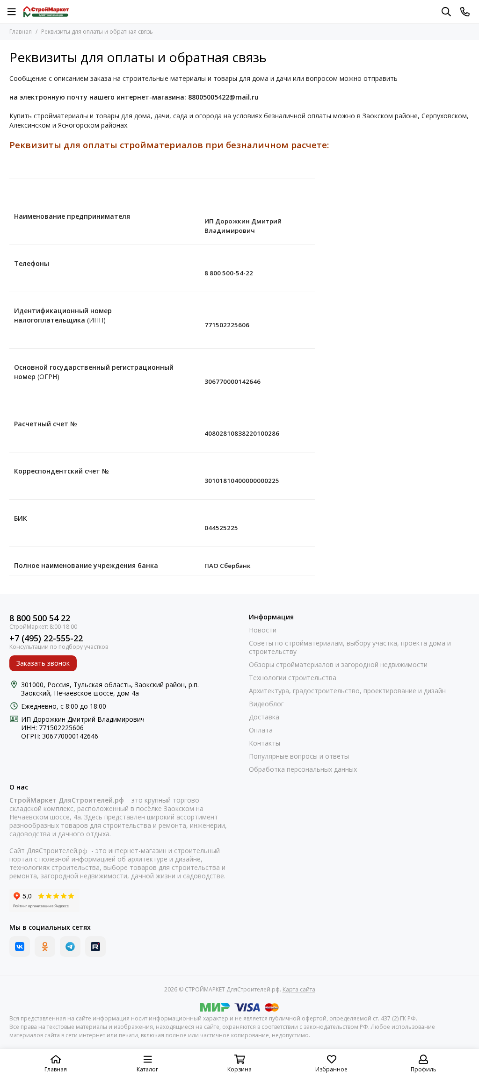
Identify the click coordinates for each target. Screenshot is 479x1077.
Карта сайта (299, 989)
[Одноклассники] (45, 946)
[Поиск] (446, 11)
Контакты (264, 743)
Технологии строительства (292, 678)
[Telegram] (70, 946)
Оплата (261, 730)
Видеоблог (266, 704)
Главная (20, 32)
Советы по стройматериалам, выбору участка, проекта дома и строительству (350, 647)
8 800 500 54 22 (39, 618)
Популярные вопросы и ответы (299, 756)
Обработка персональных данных (303, 769)
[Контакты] (465, 11)
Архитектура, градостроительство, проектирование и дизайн (347, 691)
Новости (262, 630)
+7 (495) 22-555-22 (46, 638)
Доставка (264, 717)
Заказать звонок (43, 663)
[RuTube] (95, 946)
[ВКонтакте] (19, 946)
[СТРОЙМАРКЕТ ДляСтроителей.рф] (46, 11)
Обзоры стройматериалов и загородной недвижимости (338, 665)
